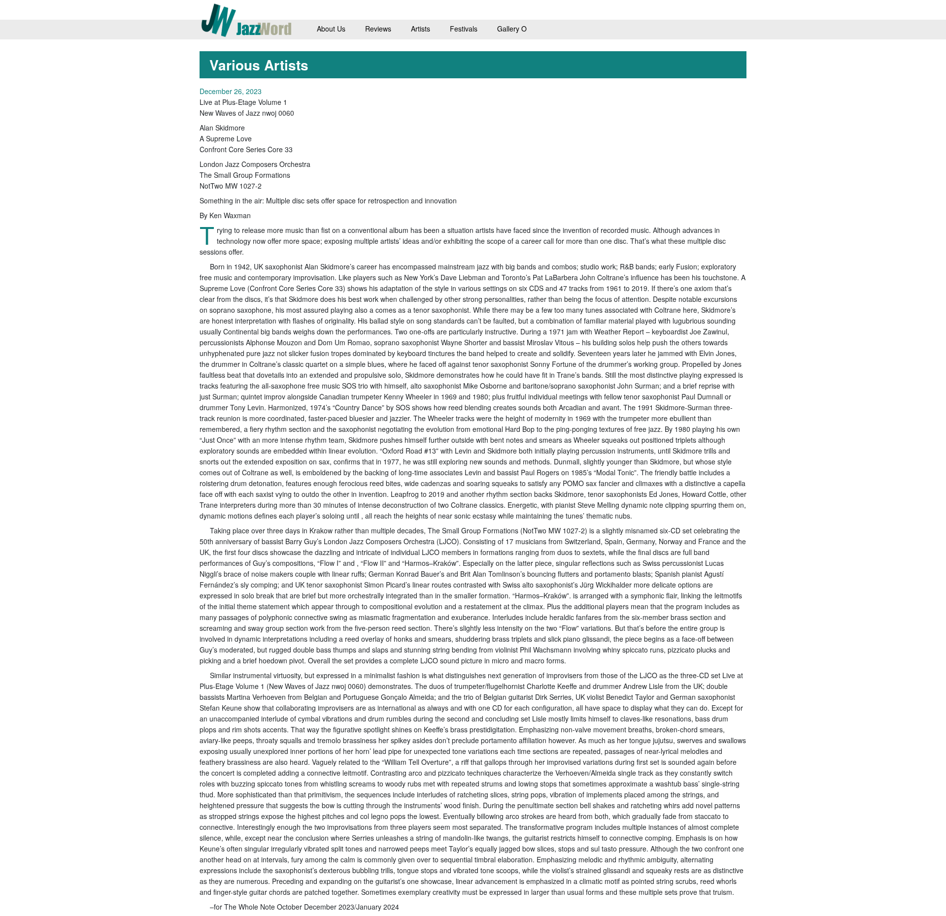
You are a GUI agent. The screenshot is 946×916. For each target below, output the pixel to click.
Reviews (378, 28)
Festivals (463, 28)
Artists (420, 28)
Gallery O (512, 28)
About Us (331, 28)
